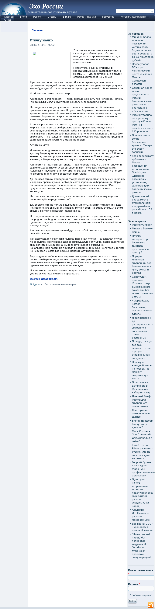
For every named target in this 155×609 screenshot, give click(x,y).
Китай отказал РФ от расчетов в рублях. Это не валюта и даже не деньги (142, 452)
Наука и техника (86, 16)
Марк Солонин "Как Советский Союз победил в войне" (142, 436)
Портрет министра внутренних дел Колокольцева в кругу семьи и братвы (141, 264)
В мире (67, 16)
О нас (7, 19)
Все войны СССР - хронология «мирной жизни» (142, 527)
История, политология (133, 16)
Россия (37, 16)
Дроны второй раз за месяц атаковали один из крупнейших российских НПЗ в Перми (142, 204)
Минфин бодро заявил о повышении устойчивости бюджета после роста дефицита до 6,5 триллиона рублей (142, 48)
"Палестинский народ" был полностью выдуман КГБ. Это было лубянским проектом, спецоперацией (141, 546)
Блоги (23, 16)
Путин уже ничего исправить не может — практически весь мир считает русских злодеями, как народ (142, 492)
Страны (52, 16)
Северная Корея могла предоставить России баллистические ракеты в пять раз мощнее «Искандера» (142, 99)
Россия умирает (142, 224)
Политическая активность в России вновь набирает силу (141, 387)
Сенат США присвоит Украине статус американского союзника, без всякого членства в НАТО (142, 286)
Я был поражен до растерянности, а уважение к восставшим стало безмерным (142, 327)
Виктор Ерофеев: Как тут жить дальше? (142, 424)
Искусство (108, 16)
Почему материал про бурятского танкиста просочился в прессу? (140, 244)
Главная (9, 16)
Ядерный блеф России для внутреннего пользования (141, 401)
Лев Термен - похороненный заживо (141, 413)
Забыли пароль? (142, 595)
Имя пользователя (140, 572)
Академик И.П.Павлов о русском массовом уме (141, 514)
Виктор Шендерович (44, 278)
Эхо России (46, 6)
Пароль (134, 584)
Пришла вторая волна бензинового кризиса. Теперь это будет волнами (142, 144)
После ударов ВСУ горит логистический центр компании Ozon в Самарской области (142, 73)
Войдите (35, 284)
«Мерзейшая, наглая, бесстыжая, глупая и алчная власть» (142, 307)
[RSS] (151, 605)
